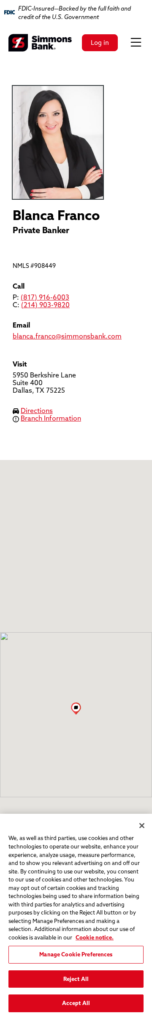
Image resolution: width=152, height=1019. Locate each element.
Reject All (76, 978)
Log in (100, 43)
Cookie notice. (95, 937)
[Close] (142, 825)
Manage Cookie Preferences (75, 954)
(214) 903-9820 (45, 304)
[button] (76, 708)
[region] (76, 916)
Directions (37, 410)
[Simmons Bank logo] (40, 43)
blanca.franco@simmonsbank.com (67, 336)
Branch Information (51, 418)
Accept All (76, 1003)
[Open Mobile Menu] (136, 42)
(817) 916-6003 (45, 297)
